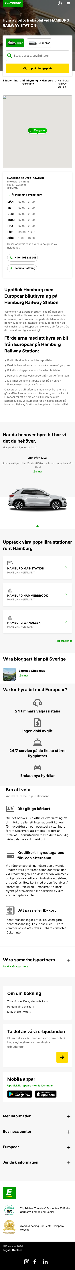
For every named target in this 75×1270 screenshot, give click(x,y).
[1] (37, 526)
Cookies (17, 1250)
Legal (6, 1250)
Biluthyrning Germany (30, 82)
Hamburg (48, 80)
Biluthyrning (10, 80)
